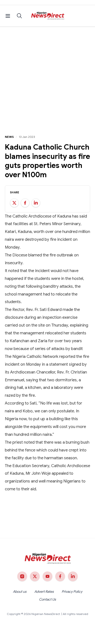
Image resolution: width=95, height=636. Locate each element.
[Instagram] (22, 576)
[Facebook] (60, 576)
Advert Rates (44, 591)
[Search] (19, 16)
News (9, 137)
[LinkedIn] (73, 576)
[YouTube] (47, 576)
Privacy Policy (72, 591)
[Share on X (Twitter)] (14, 202)
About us (20, 591)
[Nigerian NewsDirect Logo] (47, 16)
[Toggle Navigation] (8, 16)
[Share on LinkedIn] (35, 202)
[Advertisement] (47, 77)
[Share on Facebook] (25, 202)
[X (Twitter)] (35, 576)
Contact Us (47, 599)
